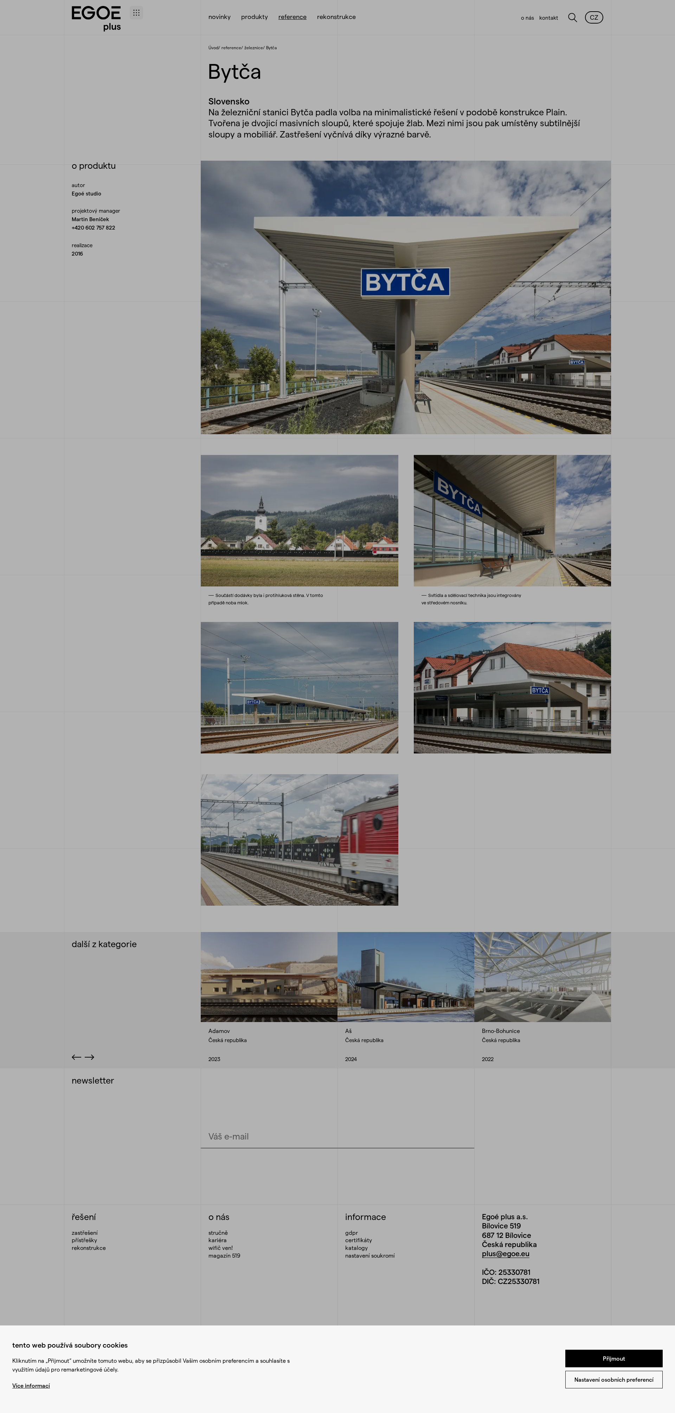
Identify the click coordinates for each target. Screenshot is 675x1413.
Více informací (31, 1385)
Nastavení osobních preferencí (614, 1379)
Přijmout (614, 1358)
